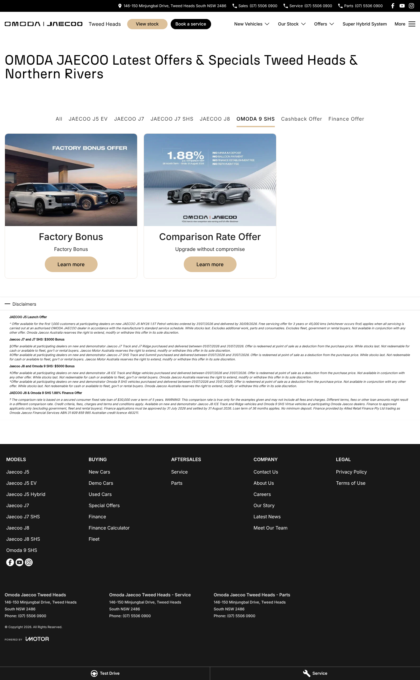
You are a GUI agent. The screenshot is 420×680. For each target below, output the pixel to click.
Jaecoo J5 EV (21, 483)
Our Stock (288, 24)
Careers (262, 494)
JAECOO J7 (129, 119)
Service (179, 472)
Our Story (264, 505)
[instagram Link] (411, 6)
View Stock (147, 24)
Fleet (94, 539)
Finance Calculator (109, 528)
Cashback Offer (301, 119)
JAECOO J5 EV (88, 119)
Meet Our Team (271, 528)
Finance (97, 517)
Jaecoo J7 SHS (23, 517)
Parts (176, 483)
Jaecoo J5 (17, 472)
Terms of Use (351, 483)
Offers (320, 24)
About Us (264, 483)
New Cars (99, 472)
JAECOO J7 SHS (171, 119)
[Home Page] (43, 24)
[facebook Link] (393, 6)
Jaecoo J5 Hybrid (25, 494)
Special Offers (104, 505)
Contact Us (266, 472)
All (59, 119)
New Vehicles (248, 24)
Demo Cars (101, 483)
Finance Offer (347, 119)
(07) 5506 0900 (32, 615)
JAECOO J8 (215, 119)
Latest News (267, 517)
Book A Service (190, 24)
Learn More (71, 264)
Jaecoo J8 (17, 528)
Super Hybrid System (365, 24)
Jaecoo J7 (17, 505)
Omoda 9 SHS (21, 550)
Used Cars (100, 494)
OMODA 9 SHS (256, 119)
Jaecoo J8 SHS (23, 539)
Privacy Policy (351, 472)
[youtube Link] (402, 6)
